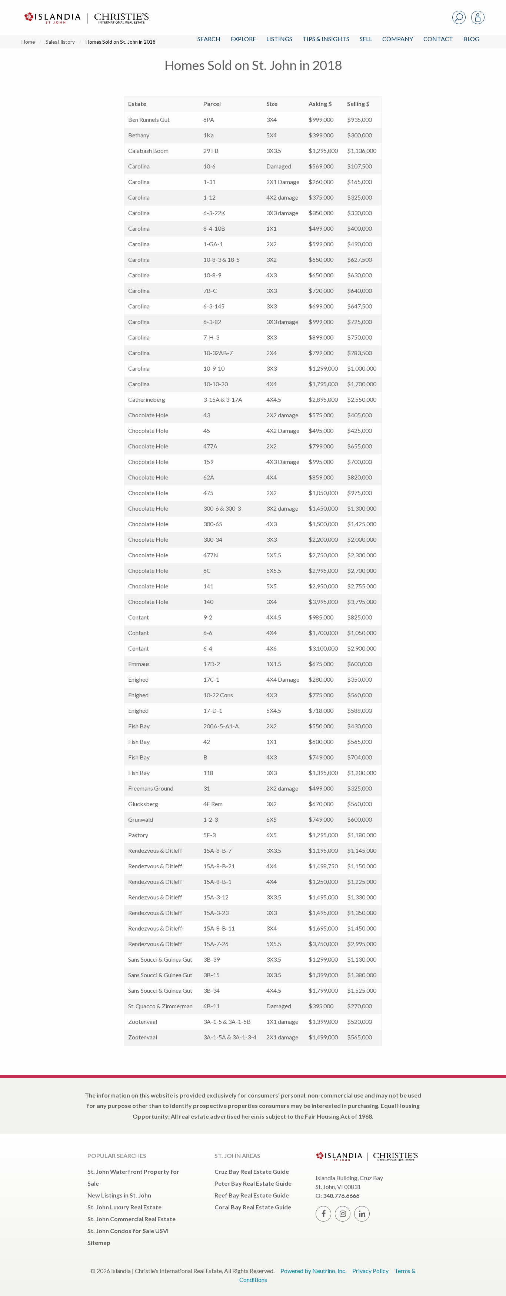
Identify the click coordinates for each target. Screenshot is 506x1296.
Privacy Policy (370, 1270)
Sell (366, 38)
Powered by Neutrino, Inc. (313, 1270)
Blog (471, 38)
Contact (438, 38)
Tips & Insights (326, 38)
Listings (279, 38)
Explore (243, 38)
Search (208, 38)
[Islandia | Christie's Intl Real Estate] (85, 11)
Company (397, 38)
